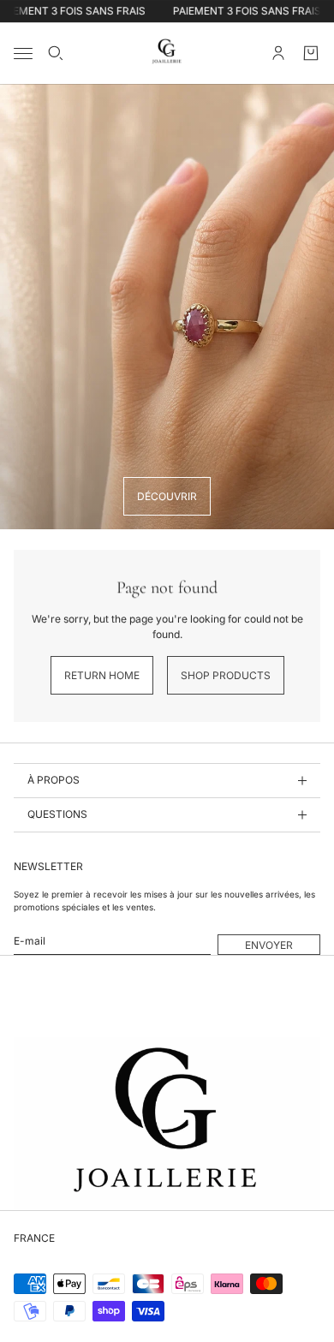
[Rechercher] (55, 53)
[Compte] (278, 53)
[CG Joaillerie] (167, 53)
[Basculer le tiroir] (23, 53)
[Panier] (310, 53)
